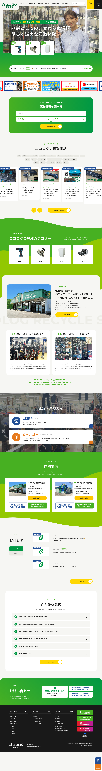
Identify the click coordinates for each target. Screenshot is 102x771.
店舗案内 (47, 3)
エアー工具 (42, 156)
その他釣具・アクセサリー (70, 159)
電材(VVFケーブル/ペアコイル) (65, 156)
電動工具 (25, 156)
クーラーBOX (42, 159)
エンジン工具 (34, 156)
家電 (13, 731)
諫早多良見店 (38, 721)
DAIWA (36, 162)
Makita (59, 162)
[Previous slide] (33, 210)
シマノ (42, 162)
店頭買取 (12, 718)
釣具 (77, 156)
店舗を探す (36, 716)
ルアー (33, 159)
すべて (16, 548)
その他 (13, 734)
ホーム (57, 716)
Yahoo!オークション (38, 724)
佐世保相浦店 (38, 719)
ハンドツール (52, 156)
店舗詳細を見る (37, 498)
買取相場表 (40, 3)
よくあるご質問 (55, 3)
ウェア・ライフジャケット (54, 159)
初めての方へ (23, 3)
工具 (19, 156)
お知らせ (16, 553)
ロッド (82, 156)
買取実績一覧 (32, 3)
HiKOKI (65, 162)
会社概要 (57, 718)
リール (27, 159)
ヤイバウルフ (51, 162)
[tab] (48, 92)
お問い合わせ (65, 3)
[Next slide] (39, 210)
